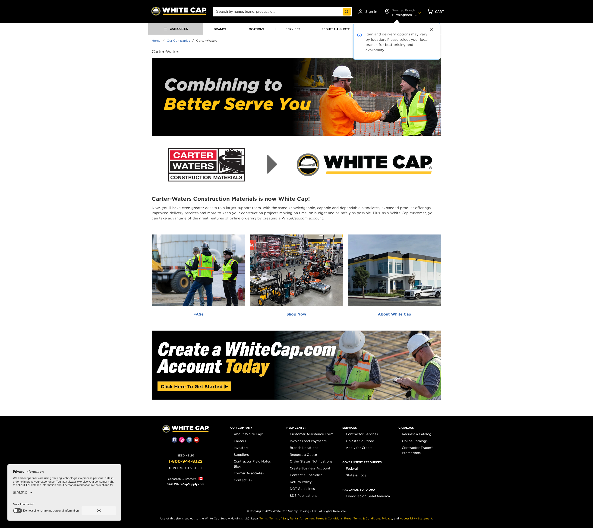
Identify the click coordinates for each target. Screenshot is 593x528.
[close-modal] (430, 29)
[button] (241, 427)
